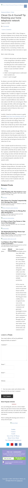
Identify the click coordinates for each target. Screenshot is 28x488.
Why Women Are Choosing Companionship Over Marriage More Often (13, 201)
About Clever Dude (13, 438)
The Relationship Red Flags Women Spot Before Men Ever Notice (13, 232)
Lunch (13, 433)
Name (3, 364)
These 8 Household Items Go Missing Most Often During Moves (13, 211)
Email (3, 372)
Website (3, 381)
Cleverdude (6, 26)
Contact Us (20, 480)
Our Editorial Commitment (13, 440)
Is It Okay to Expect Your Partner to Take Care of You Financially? (13, 222)
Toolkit (13, 429)
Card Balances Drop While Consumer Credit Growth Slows (12, 242)
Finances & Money (5, 12)
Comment (4, 344)
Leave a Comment (6, 29)
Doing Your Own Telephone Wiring (15, 116)
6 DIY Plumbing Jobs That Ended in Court (13, 192)
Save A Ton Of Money (13, 436)
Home (12, 12)
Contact (13, 431)
